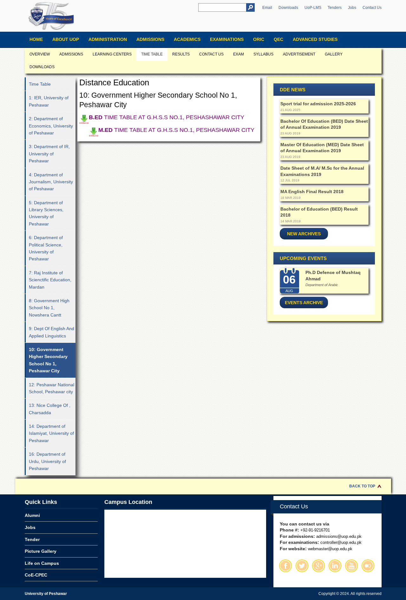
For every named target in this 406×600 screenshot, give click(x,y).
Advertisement (299, 54)
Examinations (227, 39)
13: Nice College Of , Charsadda (49, 409)
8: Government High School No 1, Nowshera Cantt (49, 307)
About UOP (65, 39)
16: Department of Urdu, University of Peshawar (47, 461)
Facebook (285, 565)
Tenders (335, 7)
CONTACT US (211, 54)
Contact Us (372, 7)
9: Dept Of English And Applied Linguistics (51, 332)
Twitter (302, 565)
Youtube (351, 565)
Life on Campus (42, 563)
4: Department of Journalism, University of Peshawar (51, 182)
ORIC (258, 39)
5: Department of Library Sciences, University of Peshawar (46, 213)
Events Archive (304, 302)
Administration (107, 39)
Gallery (334, 54)
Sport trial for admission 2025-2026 (318, 103)
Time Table (152, 54)
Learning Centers (112, 54)
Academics (187, 39)
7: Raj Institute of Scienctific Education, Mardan (50, 280)
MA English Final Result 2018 (312, 191)
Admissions (150, 39)
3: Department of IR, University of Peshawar (49, 153)
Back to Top (362, 486)
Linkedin (335, 565)
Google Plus (318, 565)
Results (181, 54)
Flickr (368, 565)
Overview (39, 54)
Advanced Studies (315, 39)
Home (36, 39)
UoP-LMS (312, 7)
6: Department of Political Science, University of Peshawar (46, 248)
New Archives (304, 233)
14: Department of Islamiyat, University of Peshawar (51, 433)
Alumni (32, 515)
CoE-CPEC (36, 574)
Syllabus (263, 54)
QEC (278, 39)
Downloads (288, 7)
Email (267, 7)
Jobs (352, 7)
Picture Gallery (40, 551)
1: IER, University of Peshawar (49, 101)
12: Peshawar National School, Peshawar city (51, 388)
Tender (32, 539)
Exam (238, 54)
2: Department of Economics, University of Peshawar (51, 125)
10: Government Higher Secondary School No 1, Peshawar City (48, 360)
